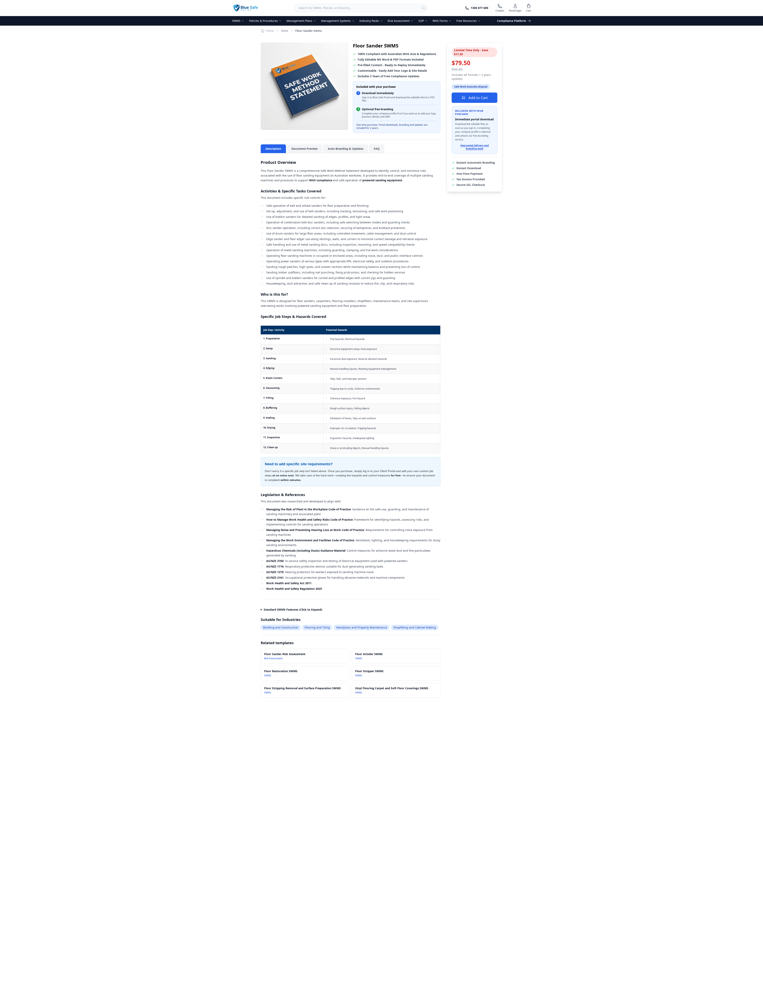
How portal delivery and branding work (474, 147)
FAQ (377, 149)
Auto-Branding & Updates (345, 149)
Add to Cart (478, 97)
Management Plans (299, 21)
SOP (421, 21)
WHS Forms (440, 21)
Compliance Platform (511, 21)
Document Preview (304, 149)
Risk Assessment (399, 21)
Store (284, 31)
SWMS (236, 21)
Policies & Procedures (263, 21)
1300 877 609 (479, 8)
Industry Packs (369, 21)
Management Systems (336, 21)
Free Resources (466, 21)
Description (273, 149)
